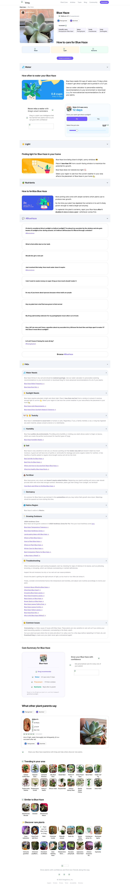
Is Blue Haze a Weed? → (32, 555)
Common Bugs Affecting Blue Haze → (37, 587)
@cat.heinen (29, 12)
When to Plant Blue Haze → (33, 538)
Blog (85, 2)
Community (93, 2)
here (93, 524)
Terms (66, 883)
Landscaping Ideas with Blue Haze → (36, 534)
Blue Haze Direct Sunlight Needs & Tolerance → (40, 409)
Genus (79, 29)
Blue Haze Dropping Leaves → (34, 596)
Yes (98, 119)
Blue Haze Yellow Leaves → (33, 610)
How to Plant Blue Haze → (33, 541)
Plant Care (64, 2)
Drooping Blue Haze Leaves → (34, 593)
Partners (55, 883)
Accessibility (73, 883)
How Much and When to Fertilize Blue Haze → (39, 486)
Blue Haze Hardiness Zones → (34, 531)
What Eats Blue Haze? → (32, 590)
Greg (68, 92)
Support (49, 883)
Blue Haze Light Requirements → (35, 406)
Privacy (61, 883)
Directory (80, 883)
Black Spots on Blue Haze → (33, 598)
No (77, 119)
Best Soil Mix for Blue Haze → (34, 458)
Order (101, 29)
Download (104, 2)
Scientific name (63, 29)
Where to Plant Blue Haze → (33, 545)
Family (90, 29)
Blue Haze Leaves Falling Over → (35, 604)
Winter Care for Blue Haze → (33, 548)
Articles (72, 2)
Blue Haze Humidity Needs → (34, 440)
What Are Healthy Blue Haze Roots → (36, 469)
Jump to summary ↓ (65, 58)
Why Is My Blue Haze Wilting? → (35, 615)
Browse (65, 354)
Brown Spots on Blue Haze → (34, 601)
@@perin (35, 719)
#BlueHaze (31, 218)
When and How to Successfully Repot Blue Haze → (41, 466)
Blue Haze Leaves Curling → (33, 607)
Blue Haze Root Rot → (31, 387)
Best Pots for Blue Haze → (33, 462)
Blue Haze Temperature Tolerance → (36, 527)
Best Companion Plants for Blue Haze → (37, 552)
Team (79, 2)
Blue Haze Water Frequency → (34, 383)
